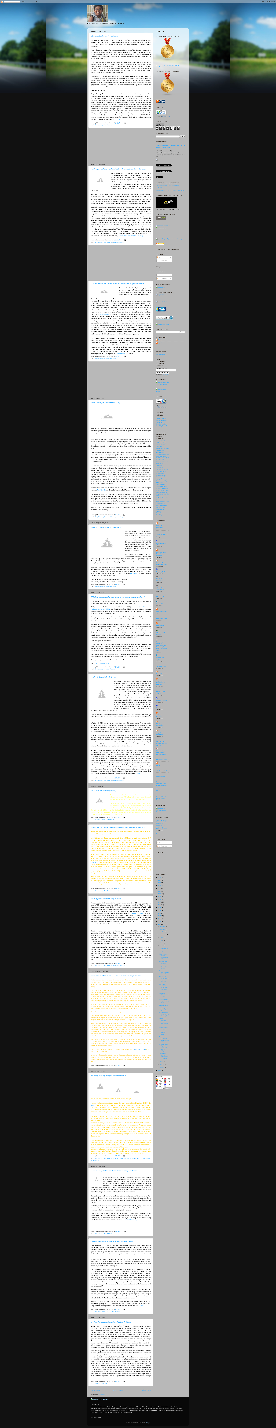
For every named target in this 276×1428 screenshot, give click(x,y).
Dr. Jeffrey (133, 573)
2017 (159, 902)
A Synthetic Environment (160, 733)
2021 (159, 891)
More (119, 119)
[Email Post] (124, 123)
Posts (160, 257)
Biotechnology (99, 125)
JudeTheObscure (161, 666)
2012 (159, 916)
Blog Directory (158, 224)
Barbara (137, 913)
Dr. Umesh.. (161, 340)
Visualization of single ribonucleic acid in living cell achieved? (112, 1241)
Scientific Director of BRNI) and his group (130, 236)
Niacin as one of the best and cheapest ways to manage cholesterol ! (114, 1171)
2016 (159, 905)
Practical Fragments (159, 526)
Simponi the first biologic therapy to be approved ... (163, 1007)
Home (121, 1389)
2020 (159, 894)
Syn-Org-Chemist (161, 820)
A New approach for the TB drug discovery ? (106, 898)
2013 (159, 913)
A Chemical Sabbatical (159, 716)
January (162, 1067)
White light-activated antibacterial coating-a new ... (164, 987)
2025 (159, 880)
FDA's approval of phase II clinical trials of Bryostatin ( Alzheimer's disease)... (118, 169)
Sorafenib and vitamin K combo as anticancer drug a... (163, 965)
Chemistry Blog (160, 597)
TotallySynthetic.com (161, 535)
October (162, 932)
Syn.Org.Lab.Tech (162, 498)
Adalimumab (146, 832)
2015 (159, 907)
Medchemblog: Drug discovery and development (161, 752)
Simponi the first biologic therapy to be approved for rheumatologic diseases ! (118, 827)
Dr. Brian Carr (104, 314)
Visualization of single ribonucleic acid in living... (163, 1047)
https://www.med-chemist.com (166, 343)
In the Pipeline (160, 776)
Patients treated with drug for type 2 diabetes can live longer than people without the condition (161, 825)
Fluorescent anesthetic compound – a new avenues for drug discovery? (115, 976)
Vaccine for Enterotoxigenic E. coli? (103, 677)
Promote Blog (163, 228)
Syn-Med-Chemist (161, 188)
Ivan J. (139, 1049)
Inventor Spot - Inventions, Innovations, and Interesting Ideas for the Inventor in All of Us (161, 646)
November (163, 929)
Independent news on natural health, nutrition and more (161, 783)
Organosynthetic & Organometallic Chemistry (161, 682)
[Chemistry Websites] (167, 95)
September (163, 935)
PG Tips (158, 791)
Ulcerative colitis (95, 1160)
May (161, 943)
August (162, 937)
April (161, 946)
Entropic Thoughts (161, 700)
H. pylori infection (118, 1158)
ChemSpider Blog (161, 618)
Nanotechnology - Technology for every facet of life (170, 190)
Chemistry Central (161, 760)
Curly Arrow (160, 626)
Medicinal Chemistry (119, 242)
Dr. (130, 1153)
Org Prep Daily (160, 572)
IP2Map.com (166, 116)
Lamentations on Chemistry (161, 544)
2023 (159, 885)
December (163, 926)
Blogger (148, 1423)
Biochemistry (99, 1311)
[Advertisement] (121, 146)
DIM (92, 1105)
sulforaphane (146, 1158)
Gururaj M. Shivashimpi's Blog (161, 563)
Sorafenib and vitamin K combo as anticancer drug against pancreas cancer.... (118, 283)
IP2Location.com (162, 407)
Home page (162, 477)
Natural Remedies (161, 611)
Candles (159, 228)
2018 (159, 899)
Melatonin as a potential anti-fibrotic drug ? (106, 402)
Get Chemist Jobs (160, 354)
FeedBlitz (165, 374)
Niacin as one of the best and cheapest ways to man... (164, 1039)
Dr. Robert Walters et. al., (129, 1220)
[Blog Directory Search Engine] (164, 226)
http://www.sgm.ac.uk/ (102, 663)
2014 (159, 910)
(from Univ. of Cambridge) (162, 463)
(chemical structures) (162, 468)
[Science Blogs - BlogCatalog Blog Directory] (169, 239)
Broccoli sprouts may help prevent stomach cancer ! (109, 1075)
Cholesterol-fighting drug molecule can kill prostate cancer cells (170, 146)
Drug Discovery (108, 125)
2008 (159, 1070)
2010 (159, 921)
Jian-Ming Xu (101, 490)
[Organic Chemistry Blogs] (167, 61)
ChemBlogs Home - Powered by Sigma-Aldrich (161, 743)
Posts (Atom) (101, 1394)
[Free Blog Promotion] (163, 225)
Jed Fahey (134, 1153)
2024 (159, 883)
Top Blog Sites (163, 224)
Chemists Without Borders (161, 633)
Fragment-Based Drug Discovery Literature (161, 554)
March (162, 1062)
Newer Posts (95, 1389)
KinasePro (159, 708)
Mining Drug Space (160, 658)
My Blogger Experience (159, 725)
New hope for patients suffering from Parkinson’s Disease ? (111, 1322)
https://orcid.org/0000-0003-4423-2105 (168, 66)
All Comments (162, 261)
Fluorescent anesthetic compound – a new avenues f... (163, 1022)
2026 (159, 877)
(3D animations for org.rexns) (161, 473)
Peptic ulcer (139, 1158)
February (162, 1064)
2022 (159, 888)
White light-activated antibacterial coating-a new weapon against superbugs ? (118, 597)
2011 (159, 919)
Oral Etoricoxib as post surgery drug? (104, 790)
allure (114, 1390)
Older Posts (146, 1389)
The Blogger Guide (161, 771)
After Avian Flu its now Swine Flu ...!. (104, 36)
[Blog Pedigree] (160, 234)
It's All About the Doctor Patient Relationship (161, 798)
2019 (159, 896)
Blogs (157, 228)
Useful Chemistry (161, 674)
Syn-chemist (159, 834)
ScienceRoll (159, 604)
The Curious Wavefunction (160, 580)
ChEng (158, 765)
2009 (159, 924)
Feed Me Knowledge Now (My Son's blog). (167, 186)
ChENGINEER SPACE (160, 692)
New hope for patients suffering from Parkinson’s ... (164, 1056)
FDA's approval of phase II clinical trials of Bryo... (164, 956)
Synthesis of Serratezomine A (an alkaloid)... (106, 527)
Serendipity (120, 517)
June (161, 940)
